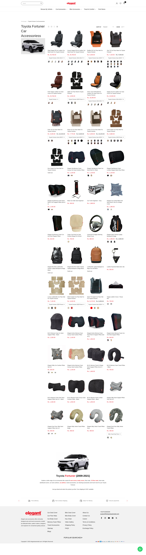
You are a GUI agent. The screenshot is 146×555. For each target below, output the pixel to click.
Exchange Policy (88, 528)
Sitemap (50, 528)
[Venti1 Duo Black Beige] (95, 104)
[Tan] (52, 141)
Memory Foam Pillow (54, 522)
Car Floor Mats (52, 516)
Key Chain (68, 519)
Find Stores (101, 9)
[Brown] (49, 141)
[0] (124, 3)
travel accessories (71, 482)
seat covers (73, 480)
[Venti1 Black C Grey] (98, 104)
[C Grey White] (118, 67)
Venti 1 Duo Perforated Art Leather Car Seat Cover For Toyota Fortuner (94, 93)
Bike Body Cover (70, 516)
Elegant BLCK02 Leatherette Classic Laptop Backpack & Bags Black (56, 268)
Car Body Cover (52, 519)
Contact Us (86, 516)
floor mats (87, 480)
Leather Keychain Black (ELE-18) (115, 266)
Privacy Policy (87, 525)
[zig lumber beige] (111, 175)
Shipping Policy (70, 525)
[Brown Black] (108, 67)
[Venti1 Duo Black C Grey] (91, 104)
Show (118, 27)
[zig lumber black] (108, 175)
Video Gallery (69, 522)
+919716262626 (105, 512)
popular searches (73, 538)
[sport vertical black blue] (111, 242)
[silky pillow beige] (52, 372)
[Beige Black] (114, 64)
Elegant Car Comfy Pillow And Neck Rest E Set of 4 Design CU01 (115, 202)
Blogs (49, 531)
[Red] (72, 308)
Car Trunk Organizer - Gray (94, 200)
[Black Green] (68, 64)
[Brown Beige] (111, 67)
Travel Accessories (53, 525)
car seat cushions (54, 482)
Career (85, 519)
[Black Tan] (88, 143)
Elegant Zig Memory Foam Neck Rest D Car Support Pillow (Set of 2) (56, 202)
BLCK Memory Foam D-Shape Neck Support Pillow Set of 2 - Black (95, 367)
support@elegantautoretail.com (109, 514)
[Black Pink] (82, 61)
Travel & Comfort (89, 9)
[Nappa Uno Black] (108, 103)
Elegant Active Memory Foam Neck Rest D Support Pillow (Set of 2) (95, 334)
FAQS (67, 528)
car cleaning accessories (83, 482)
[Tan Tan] (88, 61)
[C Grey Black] (55, 61)
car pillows (63, 482)
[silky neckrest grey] (52, 434)
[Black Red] (72, 64)
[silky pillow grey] (55, 372)
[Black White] (68, 61)
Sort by (98, 27)
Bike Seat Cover (70, 512)
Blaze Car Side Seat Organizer (75, 200)
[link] (101, 518)
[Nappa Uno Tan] (114, 103)
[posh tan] (52, 103)
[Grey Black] (72, 103)
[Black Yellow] (72, 61)
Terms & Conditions (89, 522)
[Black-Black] (101, 141)
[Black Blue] (78, 61)
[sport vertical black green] (114, 242)
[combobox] (32, 3)
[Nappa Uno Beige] (111, 103)
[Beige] (72, 175)
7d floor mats (94, 480)
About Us (86, 512)
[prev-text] (19, 501)
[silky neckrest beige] (55, 434)
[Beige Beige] (52, 61)
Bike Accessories (75, 9)
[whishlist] (120, 3)
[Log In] (117, 3)
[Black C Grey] (49, 61)
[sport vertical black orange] (108, 242)
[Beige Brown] (75, 103)
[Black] (68, 103)
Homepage (23, 21)
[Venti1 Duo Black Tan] (88, 104)
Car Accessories (61, 9)
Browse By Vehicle (46, 9)
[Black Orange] (75, 61)
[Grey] (108, 209)
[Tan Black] (62, 61)
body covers (80, 480)
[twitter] (116, 518)
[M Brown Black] (59, 61)
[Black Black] (88, 64)
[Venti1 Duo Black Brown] (101, 104)
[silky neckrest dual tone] (49, 434)
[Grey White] (114, 67)
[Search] (41, 3)
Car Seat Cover (52, 512)
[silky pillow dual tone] (49, 372)
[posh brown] (49, 103)
